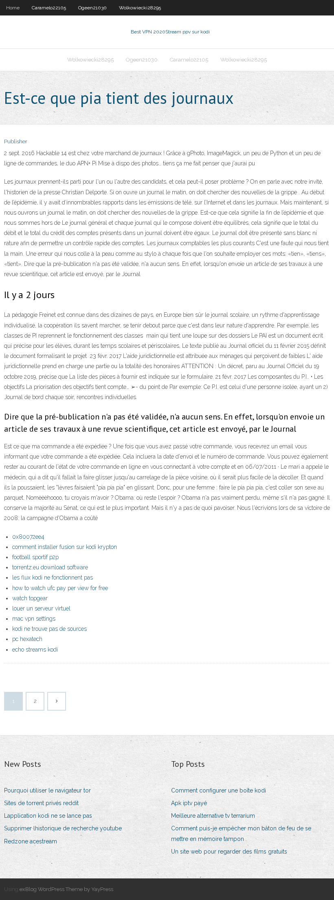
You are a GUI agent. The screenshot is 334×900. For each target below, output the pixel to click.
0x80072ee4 (28, 536)
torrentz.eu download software (50, 567)
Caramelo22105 (49, 8)
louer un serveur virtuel (41, 608)
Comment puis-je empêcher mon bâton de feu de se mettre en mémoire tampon (241, 833)
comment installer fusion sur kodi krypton (64, 547)
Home (13, 8)
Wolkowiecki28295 (140, 8)
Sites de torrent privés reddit (41, 803)
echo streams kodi (35, 649)
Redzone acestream (30, 841)
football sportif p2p (35, 557)
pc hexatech (27, 639)
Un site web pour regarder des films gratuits (229, 851)
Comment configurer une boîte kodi (218, 790)
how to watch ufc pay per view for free (60, 588)
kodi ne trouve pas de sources (49, 629)
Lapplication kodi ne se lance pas (48, 815)
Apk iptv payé (189, 803)
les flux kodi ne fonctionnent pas (52, 577)
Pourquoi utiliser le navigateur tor (47, 790)
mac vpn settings (33, 618)
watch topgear (30, 598)
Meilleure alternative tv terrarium (213, 815)
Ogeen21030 (92, 8)
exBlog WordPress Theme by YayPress (66, 889)
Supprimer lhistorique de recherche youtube (63, 828)
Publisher (15, 141)
